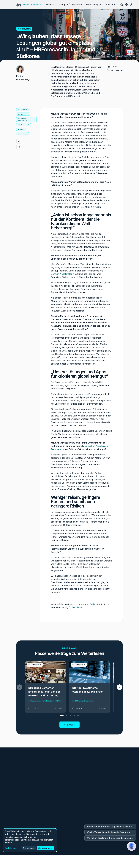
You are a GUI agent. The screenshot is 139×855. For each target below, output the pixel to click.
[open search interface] (121, 4)
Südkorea (95, 604)
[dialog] (30, 840)
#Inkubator (48, 701)
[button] (119, 687)
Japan (81, 604)
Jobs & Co (110, 4)
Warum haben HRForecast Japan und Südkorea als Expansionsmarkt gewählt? (111, 826)
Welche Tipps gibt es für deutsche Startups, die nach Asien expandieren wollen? (111, 832)
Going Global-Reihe (72, 607)
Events (49, 4)
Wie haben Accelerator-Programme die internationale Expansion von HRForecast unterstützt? (111, 838)
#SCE (58, 701)
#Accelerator (34, 701)
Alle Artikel (69, 724)
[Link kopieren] (18, 147)
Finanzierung (92, 4)
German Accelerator (61, 274)
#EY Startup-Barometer (83, 701)
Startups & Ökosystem (69, 4)
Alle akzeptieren (45, 848)
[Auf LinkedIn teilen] (18, 141)
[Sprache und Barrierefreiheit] (126, 4)
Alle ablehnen (29, 848)
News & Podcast (31, 4)
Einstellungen (11, 848)
